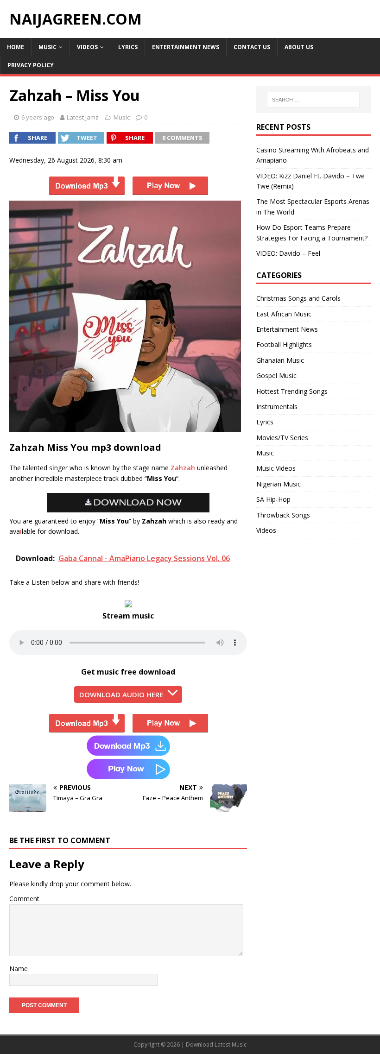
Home (15, 47)
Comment (24, 898)
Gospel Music (276, 375)
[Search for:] (313, 99)
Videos (87, 47)
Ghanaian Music (280, 360)
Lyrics (128, 47)
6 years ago (37, 117)
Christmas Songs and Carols (298, 298)
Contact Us (252, 47)
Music (47, 47)
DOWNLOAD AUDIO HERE (121, 694)
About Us (299, 47)
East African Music (283, 313)
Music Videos (276, 468)
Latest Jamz (83, 117)
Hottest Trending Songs (292, 391)
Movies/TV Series (282, 437)
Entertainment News (185, 47)
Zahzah (183, 467)
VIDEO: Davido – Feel (288, 253)
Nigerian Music (278, 484)
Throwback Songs (283, 515)
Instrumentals (277, 406)
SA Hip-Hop (273, 499)
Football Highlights (284, 344)
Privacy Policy (30, 65)
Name (18, 968)
